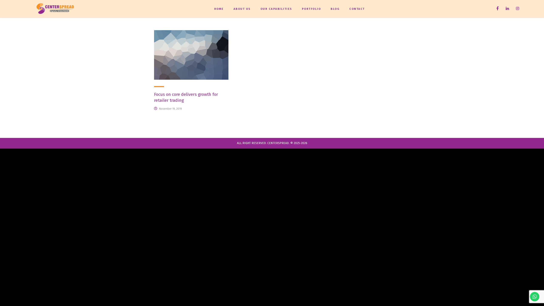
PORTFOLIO (311, 8)
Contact (357, 8)
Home (219, 8)
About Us (242, 8)
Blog (335, 8)
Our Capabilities (276, 8)
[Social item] (497, 9)
